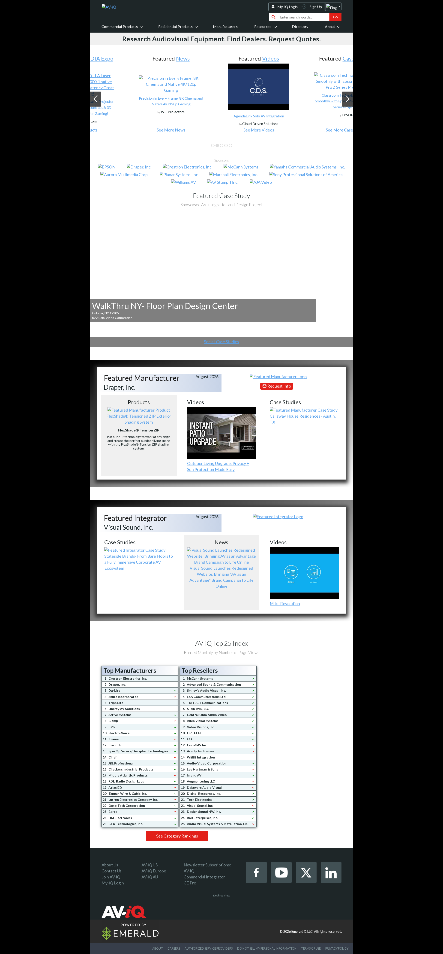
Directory (300, 26)
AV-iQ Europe (153, 870)
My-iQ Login (287, 6)
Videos (233, 58)
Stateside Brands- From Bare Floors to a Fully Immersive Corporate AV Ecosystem (138, 562)
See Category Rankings (177, 835)
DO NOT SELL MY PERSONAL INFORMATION (266, 948)
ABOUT (157, 948)
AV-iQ (189, 870)
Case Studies (320, 58)
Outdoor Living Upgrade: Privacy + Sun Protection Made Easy (218, 466)
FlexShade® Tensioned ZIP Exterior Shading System (138, 419)
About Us (110, 864)
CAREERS (174, 948)
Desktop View (221, 895)
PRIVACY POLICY (336, 948)
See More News (133, 129)
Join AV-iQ (111, 876)
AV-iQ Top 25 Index (221, 643)
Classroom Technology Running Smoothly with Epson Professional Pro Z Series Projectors (309, 101)
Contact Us (112, 870)
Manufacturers (225, 26)
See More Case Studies (309, 129)
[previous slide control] (95, 99)
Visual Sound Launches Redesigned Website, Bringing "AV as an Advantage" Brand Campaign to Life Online (221, 577)
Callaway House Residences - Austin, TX (303, 419)
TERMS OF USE (311, 948)
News (145, 58)
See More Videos (221, 129)
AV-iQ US (149, 864)
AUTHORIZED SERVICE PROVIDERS (209, 948)
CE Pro (190, 882)
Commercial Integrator (204, 876)
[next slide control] (347, 99)
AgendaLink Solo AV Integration (221, 116)
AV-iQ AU (149, 876)
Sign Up (316, 6)
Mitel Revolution (285, 603)
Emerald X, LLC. (302, 931)
